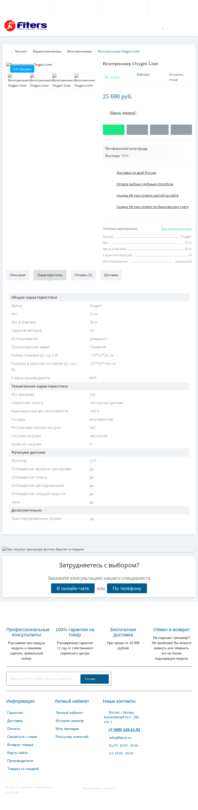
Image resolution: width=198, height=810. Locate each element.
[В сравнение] (181, 130)
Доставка (111, 275)
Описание (18, 275)
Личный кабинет (69, 713)
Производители (20, 761)
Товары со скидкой (23, 769)
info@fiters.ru (119, 738)
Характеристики (50, 275)
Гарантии (15, 713)
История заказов (70, 721)
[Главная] (7, 51)
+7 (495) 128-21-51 (124, 730)
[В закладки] (159, 130)
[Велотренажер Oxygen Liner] (50, 64)
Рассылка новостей (72, 737)
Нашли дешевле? (123, 113)
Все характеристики (176, 228)
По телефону (127, 588)
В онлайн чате (73, 588)
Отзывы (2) (83, 275)
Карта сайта (17, 753)
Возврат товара (20, 745)
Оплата (13, 729)
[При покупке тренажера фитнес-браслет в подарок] (99, 549)
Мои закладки (67, 729)
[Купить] (114, 130)
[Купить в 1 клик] (137, 130)
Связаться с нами (22, 737)
